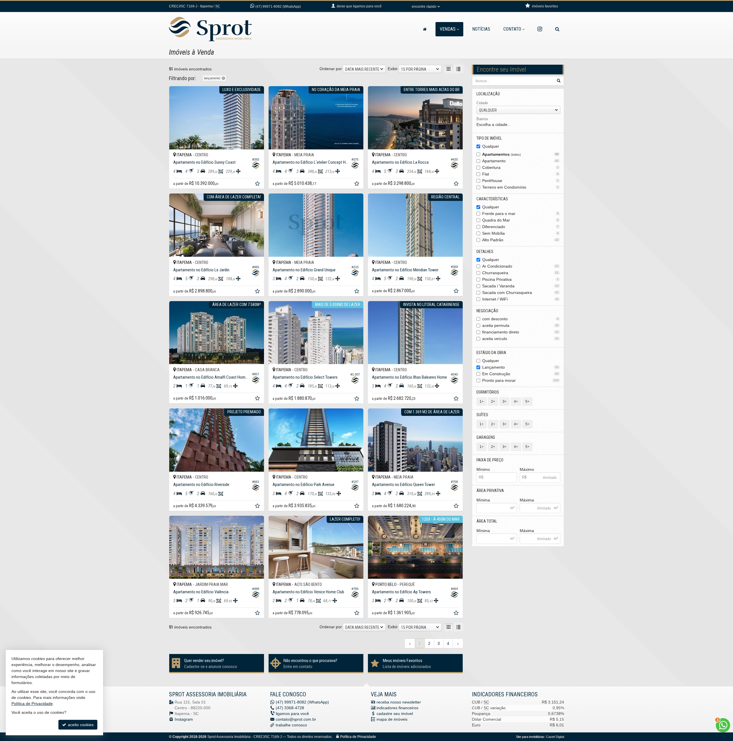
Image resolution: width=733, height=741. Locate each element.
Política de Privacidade (358, 737)
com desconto (520, 319)
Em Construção (520, 374)
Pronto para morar (520, 380)
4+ (516, 402)
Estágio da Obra (491, 352)
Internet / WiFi (520, 299)
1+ (482, 402)
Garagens (485, 437)
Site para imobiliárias (530, 736)
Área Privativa (490, 490)
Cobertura (520, 167)
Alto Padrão (520, 240)
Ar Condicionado (520, 266)
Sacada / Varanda (520, 286)
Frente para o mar (520, 213)
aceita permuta (520, 325)
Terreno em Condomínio (520, 187)
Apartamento (520, 161)
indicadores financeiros (397, 708)
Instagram (184, 719)
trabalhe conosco (291, 725)
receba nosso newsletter (399, 702)
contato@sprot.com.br (296, 719)
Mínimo (483, 469)
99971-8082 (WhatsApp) (278, 7)
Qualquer (490, 146)
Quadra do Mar (520, 220)
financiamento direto (520, 332)
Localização (488, 94)
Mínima (483, 500)
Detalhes (484, 251)
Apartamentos (520, 154)
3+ (505, 402)
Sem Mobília (520, 233)
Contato (512, 29)
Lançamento (520, 367)
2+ (493, 402)
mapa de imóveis (392, 719)
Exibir (393, 68)
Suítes (482, 414)
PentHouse (520, 180)
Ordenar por (331, 68)
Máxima (527, 500)
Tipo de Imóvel (489, 138)
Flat (520, 174)
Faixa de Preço (489, 460)
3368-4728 (290, 708)
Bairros (482, 119)
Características (492, 199)
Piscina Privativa (520, 279)
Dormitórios (487, 392)
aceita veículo (520, 338)
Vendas (448, 29)
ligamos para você (292, 713)
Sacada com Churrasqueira (520, 292)
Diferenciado (520, 226)
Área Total (486, 521)
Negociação (487, 311)
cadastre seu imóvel (395, 713)
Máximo (527, 469)
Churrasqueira (520, 272)
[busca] (557, 29)
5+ (527, 402)
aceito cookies (80, 724)
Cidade (482, 103)
